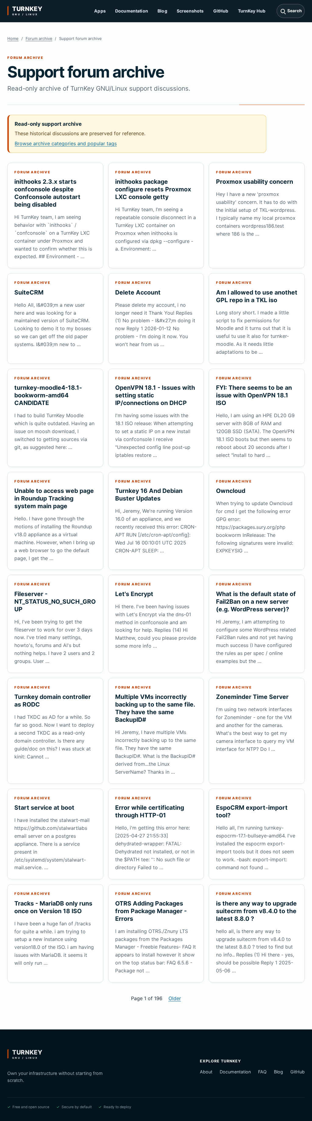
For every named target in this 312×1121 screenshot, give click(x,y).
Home (13, 38)
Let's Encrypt (134, 594)
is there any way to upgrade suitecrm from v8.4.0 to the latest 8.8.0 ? (256, 911)
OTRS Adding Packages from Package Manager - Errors (151, 911)
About (206, 1071)
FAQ (262, 1071)
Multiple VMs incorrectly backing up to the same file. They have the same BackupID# (155, 708)
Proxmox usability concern (254, 181)
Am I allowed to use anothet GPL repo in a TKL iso (256, 296)
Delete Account (138, 292)
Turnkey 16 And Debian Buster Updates (149, 494)
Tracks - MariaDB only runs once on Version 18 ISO (53, 907)
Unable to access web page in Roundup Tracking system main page (54, 498)
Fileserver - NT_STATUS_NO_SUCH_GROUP (55, 601)
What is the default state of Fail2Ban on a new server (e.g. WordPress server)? (256, 601)
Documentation (131, 10)
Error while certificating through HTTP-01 (149, 811)
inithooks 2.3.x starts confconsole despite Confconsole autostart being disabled (47, 193)
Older (174, 998)
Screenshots (190, 10)
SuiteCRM (29, 292)
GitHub (221, 10)
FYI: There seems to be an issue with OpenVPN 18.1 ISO (254, 395)
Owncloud (230, 490)
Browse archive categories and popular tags (66, 143)
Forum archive (39, 38)
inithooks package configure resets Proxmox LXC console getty (153, 189)
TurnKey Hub (252, 10)
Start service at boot (44, 807)
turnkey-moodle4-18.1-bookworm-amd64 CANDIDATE (48, 395)
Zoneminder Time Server (252, 696)
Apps (100, 10)
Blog (162, 10)
